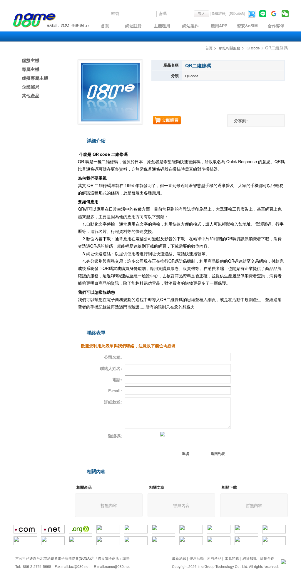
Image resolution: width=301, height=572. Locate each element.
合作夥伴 (276, 26)
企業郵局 (30, 87)
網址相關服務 (229, 47)
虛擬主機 (30, 60)
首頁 (105, 26)
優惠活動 (197, 558)
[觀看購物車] (252, 13)
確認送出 (146, 453)
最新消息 (179, 558)
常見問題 (232, 558)
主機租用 (162, 26)
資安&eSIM (247, 26)
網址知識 (250, 558)
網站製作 (190, 26)
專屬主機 (30, 69)
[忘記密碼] (237, 13)
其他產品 (30, 95)
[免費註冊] (218, 13)
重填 (185, 453)
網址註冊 (133, 26)
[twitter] (263, 120)
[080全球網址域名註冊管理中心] (50, 20)
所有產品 (214, 558)
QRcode (253, 47)
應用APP (219, 26)
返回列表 (218, 453)
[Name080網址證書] (283, 560)
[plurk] (273, 120)
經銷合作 (267, 558)
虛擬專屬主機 (35, 78)
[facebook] (254, 120)
